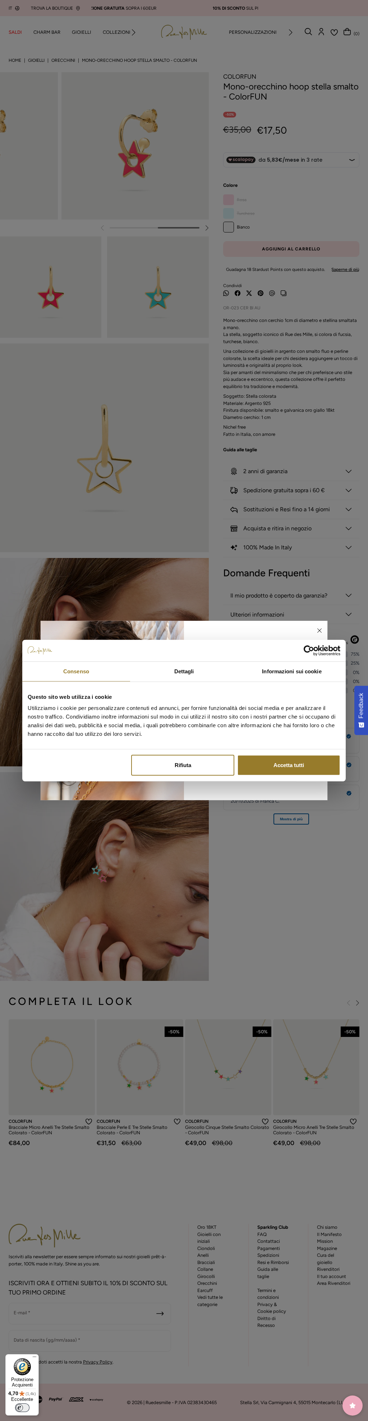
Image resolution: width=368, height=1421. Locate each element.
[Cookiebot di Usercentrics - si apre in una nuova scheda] (308, 650)
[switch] (22, 1407)
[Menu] (34, 1358)
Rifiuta (183, 765)
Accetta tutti (288, 765)
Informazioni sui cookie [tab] (291, 671)
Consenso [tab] (76, 671)
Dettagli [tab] (184, 671)
